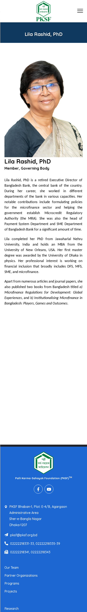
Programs (11, 583)
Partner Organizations (21, 575)
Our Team (11, 567)
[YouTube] (49, 489)
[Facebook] (38, 489)
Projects (10, 591)
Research (11, 609)
